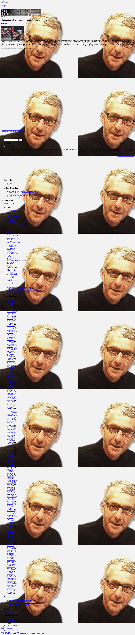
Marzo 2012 (10, 541)
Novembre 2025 (11, 312)
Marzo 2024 (10, 340)
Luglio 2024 (10, 334)
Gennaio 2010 (10, 578)
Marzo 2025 (10, 323)
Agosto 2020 (10, 400)
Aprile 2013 (10, 523)
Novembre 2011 (11, 547)
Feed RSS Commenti (15, 632)
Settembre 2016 (11, 466)
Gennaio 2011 (10, 561)
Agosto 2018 (10, 434)
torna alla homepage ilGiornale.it (9, 630)
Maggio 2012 (10, 539)
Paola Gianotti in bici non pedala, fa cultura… (27, 191)
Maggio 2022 (10, 370)
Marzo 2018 (10, 441)
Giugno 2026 (10, 302)
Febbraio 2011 (10, 560)
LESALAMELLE (11, 245)
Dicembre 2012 (11, 529)
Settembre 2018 (11, 432)
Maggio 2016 (10, 471)
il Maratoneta (10, 241)
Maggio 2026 (10, 303)
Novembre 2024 (11, 328)
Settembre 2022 (11, 365)
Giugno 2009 (10, 588)
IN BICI (9, 244)
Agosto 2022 (10, 366)
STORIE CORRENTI (12, 270)
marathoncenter (10, 249)
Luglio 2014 (10, 502)
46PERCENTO (11, 210)
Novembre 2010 (11, 564)
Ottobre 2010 (10, 565)
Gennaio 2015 (10, 494)
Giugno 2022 (10, 369)
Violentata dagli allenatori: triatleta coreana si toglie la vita (30, 194)
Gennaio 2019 (10, 427)
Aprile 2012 (10, 540)
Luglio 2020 (10, 401)
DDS (8, 232)
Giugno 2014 (10, 504)
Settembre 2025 (11, 314)
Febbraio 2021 (10, 391)
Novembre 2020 (11, 396)
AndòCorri (9, 212)
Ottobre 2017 (10, 448)
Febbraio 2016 (10, 476)
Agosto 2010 (10, 568)
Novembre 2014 (11, 497)
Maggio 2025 (10, 320)
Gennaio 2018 (10, 443)
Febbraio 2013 (10, 526)
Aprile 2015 (10, 490)
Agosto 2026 (10, 299)
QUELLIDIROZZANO (13, 258)
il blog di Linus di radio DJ (13, 217)
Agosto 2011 (10, 551)
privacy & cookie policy (6, 628)
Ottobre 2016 (10, 464)
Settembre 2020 (11, 398)
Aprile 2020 (10, 405)
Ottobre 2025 (10, 313)
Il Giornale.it (10, 239)
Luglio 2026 (10, 300)
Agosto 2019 (10, 417)
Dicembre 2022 (11, 361)
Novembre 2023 (11, 345)
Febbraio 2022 (10, 375)
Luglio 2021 (10, 384)
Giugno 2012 (10, 537)
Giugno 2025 (10, 319)
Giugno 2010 (10, 571)
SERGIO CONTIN (12, 268)
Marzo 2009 (10, 592)
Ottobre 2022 (10, 363)
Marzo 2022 (10, 373)
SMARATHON (11, 269)
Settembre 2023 (11, 348)
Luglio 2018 (10, 435)
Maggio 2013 (10, 522)
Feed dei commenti (11, 621)
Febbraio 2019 (10, 425)
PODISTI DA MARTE (13, 254)
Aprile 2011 (10, 557)
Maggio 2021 (10, 387)
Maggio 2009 (10, 589)
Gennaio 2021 (10, 393)
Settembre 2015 (11, 483)
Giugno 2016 (10, 470)
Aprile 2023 (10, 355)
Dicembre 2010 (11, 562)
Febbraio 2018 (10, 442)
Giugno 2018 (10, 436)
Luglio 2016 (10, 469)
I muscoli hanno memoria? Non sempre (11, 130)
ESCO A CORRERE (12, 215)
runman (9, 265)
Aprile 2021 (10, 389)
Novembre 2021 (11, 379)
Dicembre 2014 (11, 495)
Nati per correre (11, 251)
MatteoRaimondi (11, 220)
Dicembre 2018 (11, 428)
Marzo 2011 (10, 558)
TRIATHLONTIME (12, 275)
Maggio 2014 (10, 505)
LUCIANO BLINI (11, 248)
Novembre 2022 (11, 362)
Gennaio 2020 (10, 410)
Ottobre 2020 (10, 397)
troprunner (9, 223)
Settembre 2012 (11, 533)
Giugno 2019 (10, 420)
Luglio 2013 (10, 519)
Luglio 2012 (10, 536)
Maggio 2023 (10, 354)
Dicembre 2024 (11, 327)
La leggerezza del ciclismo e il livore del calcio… (19, 287)
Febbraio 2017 (10, 459)
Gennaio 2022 (10, 376)
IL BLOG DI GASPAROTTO (14, 216)
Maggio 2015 (10, 488)
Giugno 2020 (10, 403)
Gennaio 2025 (10, 326)
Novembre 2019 (11, 412)
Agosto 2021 (10, 383)
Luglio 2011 (10, 553)
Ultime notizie (11, 204)
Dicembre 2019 (11, 411)
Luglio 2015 (10, 485)
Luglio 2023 (10, 351)
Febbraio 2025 (10, 324)
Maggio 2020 (10, 404)
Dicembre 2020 (11, 394)
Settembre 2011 (11, 550)
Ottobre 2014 (10, 498)
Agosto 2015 (10, 484)
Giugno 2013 (10, 520)
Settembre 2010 (11, 567)
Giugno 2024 (10, 335)
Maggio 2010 (10, 572)
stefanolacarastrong (11, 222)
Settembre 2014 (11, 499)
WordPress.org (10, 623)
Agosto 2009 (10, 585)
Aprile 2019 (10, 422)
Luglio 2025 (10, 317)
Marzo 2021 (10, 390)
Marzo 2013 (10, 525)
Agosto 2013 (10, 518)
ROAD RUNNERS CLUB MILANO (16, 261)
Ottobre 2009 (10, 582)
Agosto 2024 (10, 333)
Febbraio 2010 (10, 576)
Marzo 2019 (10, 424)
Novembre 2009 (11, 581)
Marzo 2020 (10, 407)
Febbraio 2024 (10, 341)
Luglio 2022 (10, 368)
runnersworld (10, 266)
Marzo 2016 (10, 474)
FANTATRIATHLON (12, 235)
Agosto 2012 (10, 534)
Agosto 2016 (10, 467)
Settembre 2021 (11, 382)
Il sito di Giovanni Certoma (13, 242)
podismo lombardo (11, 252)
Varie (37, 48)
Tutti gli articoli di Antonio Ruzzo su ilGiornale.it (121, 153)
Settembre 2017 (11, 449)
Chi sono (6, 6)
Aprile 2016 (10, 473)
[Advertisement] (15, 167)
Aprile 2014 (10, 506)
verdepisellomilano (11, 280)
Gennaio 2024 (10, 342)
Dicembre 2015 (11, 478)
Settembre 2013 (11, 516)
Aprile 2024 (10, 338)
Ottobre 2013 (10, 515)
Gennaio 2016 (10, 477)
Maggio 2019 (10, 421)
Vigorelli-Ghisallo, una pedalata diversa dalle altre (13, 131)
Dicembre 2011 (10, 546)
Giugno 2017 (10, 453)
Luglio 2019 (10, 418)
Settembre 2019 (11, 415)
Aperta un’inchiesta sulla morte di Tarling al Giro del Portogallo (22, 292)
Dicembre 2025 (11, 310)
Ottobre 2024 (10, 330)
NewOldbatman (11, 191)
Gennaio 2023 (10, 359)
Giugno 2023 (10, 352)
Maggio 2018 (10, 438)
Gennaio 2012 (10, 544)
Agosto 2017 (10, 450)
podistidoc (9, 256)
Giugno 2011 (10, 554)
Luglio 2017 (10, 452)
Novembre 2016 (11, 463)
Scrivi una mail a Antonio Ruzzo (126, 156)
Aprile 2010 (10, 574)
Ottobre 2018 (10, 431)
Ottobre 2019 (10, 414)
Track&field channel (12, 273)
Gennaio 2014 (10, 511)
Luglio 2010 (10, 569)
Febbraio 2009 (10, 593)
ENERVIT (9, 234)
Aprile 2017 (10, 456)
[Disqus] (67, 70)
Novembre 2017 (11, 446)
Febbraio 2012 (10, 543)
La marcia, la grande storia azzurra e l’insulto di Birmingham (22, 291)
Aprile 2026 (10, 305)
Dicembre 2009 (11, 579)
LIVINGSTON (11, 219)
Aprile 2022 (10, 372)
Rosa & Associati (11, 262)
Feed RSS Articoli (5, 632)
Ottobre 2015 (10, 481)
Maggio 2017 (10, 455)
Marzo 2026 (10, 306)
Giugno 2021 (10, 386)
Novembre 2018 (11, 429)
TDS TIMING (10, 272)
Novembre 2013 (11, 513)
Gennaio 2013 (10, 527)
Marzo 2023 (10, 356)
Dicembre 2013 (11, 512)
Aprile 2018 (10, 439)
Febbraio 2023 (10, 358)
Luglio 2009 (10, 586)
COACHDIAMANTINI (13, 213)
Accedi (8, 619)
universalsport (10, 279)
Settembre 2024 (11, 331)
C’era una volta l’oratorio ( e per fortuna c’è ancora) (19, 288)
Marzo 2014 (10, 508)
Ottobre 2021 (10, 380)
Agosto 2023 (10, 349)
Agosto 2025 (10, 316)
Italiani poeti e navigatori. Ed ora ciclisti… (27, 195)
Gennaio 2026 (10, 309)
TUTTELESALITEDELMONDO (15, 224)
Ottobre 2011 (10, 548)
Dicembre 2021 (11, 377)
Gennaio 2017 (10, 460)
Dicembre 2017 (11, 445)
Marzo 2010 (10, 575)
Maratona (9, 183)
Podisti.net (9, 255)
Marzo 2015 (10, 491)
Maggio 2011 (10, 555)
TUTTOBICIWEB (11, 277)
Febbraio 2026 (10, 307)
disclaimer (3, 627)
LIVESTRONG (11, 247)
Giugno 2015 (10, 487)
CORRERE (10, 231)
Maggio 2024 (10, 337)
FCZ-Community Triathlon (13, 237)
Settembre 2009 (11, 583)
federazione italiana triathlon (14, 238)
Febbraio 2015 (10, 492)
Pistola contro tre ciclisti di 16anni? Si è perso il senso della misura (23, 290)
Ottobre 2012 (10, 532)
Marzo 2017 (10, 457)
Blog (5, 5)
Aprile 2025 (10, 321)
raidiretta (9, 259)
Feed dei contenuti (11, 620)
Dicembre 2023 (11, 344)
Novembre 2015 (11, 480)
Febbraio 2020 (10, 408)
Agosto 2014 (10, 501)
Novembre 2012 (11, 530)
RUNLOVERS (11, 263)
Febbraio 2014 (10, 509)
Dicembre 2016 (11, 462)
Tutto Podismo (10, 276)
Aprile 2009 (10, 590)
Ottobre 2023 (10, 347)
